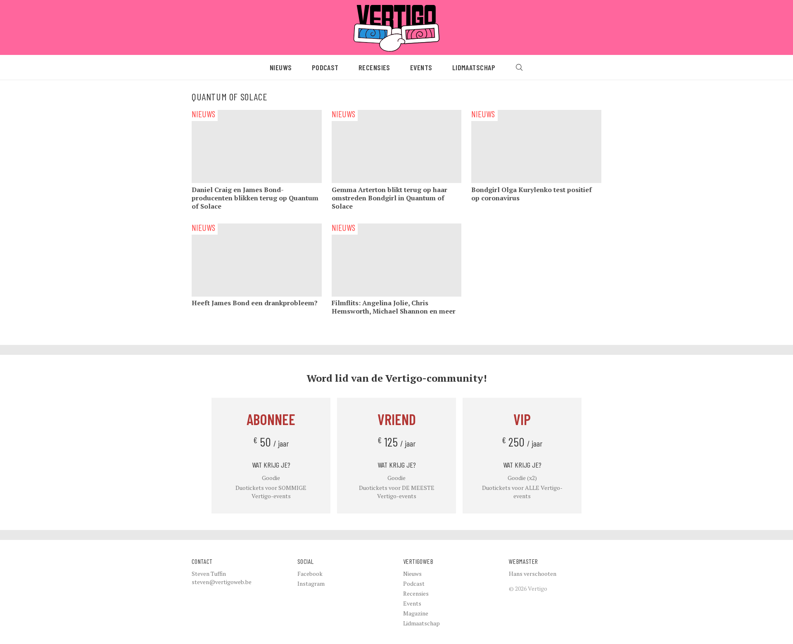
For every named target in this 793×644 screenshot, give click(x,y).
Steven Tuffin (209, 573)
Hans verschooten (532, 573)
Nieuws (281, 67)
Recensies (374, 67)
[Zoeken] (519, 67)
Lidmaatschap (473, 67)
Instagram (311, 583)
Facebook (310, 573)
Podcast (325, 67)
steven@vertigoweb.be (222, 582)
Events (421, 67)
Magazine (415, 613)
